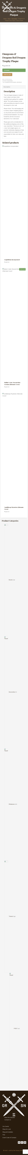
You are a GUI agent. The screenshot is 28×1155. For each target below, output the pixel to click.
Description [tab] (7, 87)
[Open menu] (24, 6)
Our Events (6, 1126)
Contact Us (7, 1120)
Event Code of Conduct (9, 1137)
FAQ (4, 1134)
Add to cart (7, 74)
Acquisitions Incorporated (12, 259)
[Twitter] (22, 1142)
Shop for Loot (7, 1129)
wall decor (19, 82)
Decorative (10, 80)
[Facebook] (19, 1142)
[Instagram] (25, 1142)
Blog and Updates (8, 1132)
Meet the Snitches (9, 1117)
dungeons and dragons (10, 82)
